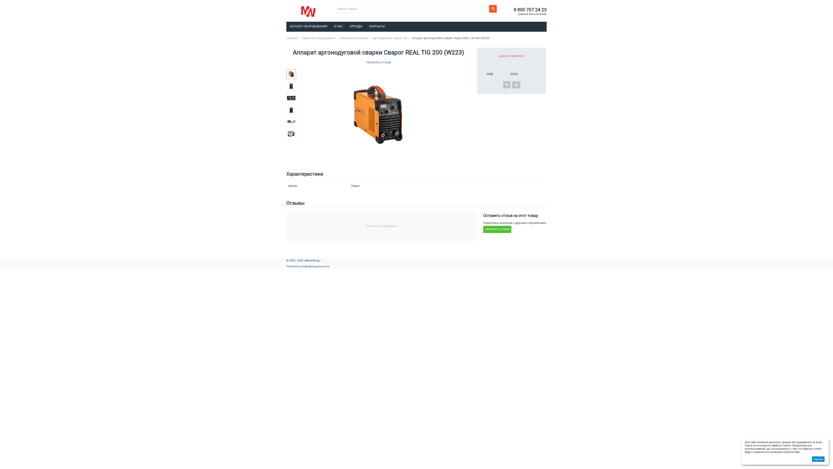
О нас (338, 26)
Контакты (377, 26)
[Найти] (493, 9)
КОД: (490, 74)
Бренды (356, 26)
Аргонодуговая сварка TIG (390, 38)
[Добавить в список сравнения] (516, 84)
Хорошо (818, 459)
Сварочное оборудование (318, 38)
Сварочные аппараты (354, 38)
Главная (292, 38)
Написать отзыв (378, 62)
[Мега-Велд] (308, 11)
